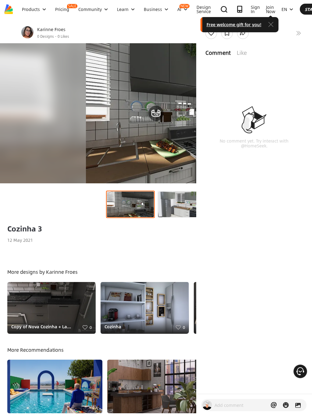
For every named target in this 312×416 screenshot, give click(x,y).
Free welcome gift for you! (234, 24)
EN (284, 9)
